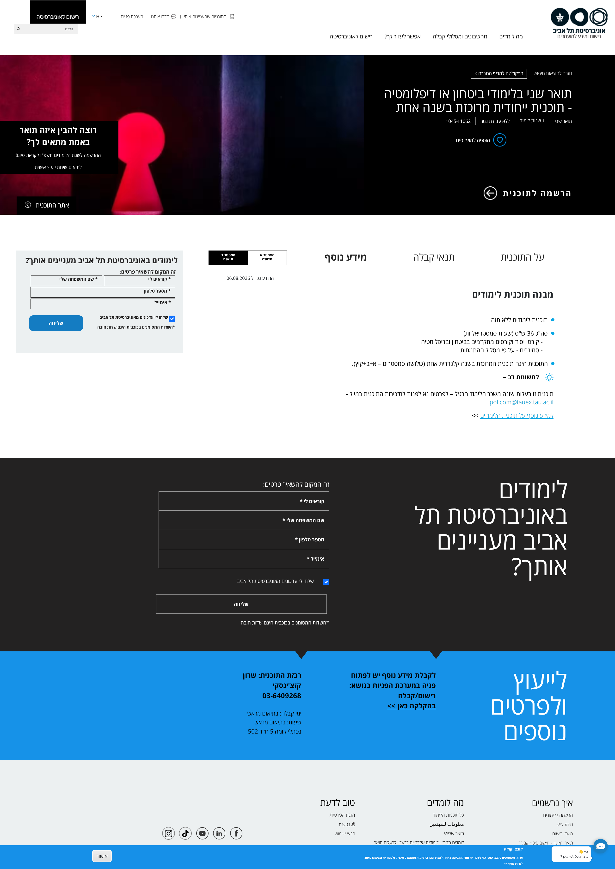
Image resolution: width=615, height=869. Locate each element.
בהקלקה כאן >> (411, 705)
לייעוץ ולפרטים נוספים (528, 705)
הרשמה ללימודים (558, 815)
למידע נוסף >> (513, 864)
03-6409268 (281, 695)
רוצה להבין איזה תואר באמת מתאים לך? (58, 147)
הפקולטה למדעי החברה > (498, 73)
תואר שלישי (454, 833)
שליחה (56, 322)
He (99, 16)
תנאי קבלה (434, 256)
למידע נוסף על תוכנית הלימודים (517, 415)
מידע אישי (564, 824)
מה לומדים (445, 802)
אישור (102, 855)
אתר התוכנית (52, 205)
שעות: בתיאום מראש (277, 722)
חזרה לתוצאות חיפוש (553, 73)
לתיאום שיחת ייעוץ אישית (58, 167)
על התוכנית (523, 256)
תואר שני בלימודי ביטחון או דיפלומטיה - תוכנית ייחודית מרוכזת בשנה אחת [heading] (478, 100)
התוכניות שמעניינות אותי (205, 16)
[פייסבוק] (236, 833)
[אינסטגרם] (168, 833)
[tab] (267, 258)
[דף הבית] (579, 23)
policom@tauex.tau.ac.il (522, 402)
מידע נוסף (346, 256)
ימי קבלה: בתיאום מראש (274, 713)
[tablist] (434, 256)
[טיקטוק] (185, 833)
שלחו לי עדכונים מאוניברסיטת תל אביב (134, 317)
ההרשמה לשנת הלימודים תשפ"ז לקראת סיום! (58, 155)
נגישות (344, 824)
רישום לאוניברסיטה (57, 16)
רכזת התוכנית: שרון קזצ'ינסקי (272, 680)
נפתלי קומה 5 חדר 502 (274, 731)
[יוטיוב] (202, 833)
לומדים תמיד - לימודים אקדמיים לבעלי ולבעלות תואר (419, 842)
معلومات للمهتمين (447, 824)
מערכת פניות (132, 16)
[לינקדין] (219, 833)
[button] (600, 846)
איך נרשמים (552, 802)
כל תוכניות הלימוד (448, 815)
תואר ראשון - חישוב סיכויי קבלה (546, 843)
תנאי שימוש (345, 834)
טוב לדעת (337, 802)
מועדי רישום (562, 834)
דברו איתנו (160, 16)
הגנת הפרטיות (342, 815)
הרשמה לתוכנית (537, 193)
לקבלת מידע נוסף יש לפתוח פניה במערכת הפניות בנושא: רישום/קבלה (392, 685)
